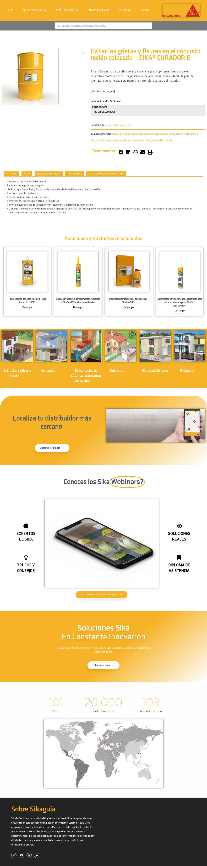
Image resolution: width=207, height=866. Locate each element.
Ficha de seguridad (104, 112)
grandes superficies (120, 140)
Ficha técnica (99, 107)
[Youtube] (21, 855)
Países (145, 10)
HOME (9, 10)
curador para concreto (123, 134)
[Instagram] (29, 855)
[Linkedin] (36, 855)
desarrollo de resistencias (171, 134)
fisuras (105, 140)
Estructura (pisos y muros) (118, 125)
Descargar (27, 307)
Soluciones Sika (33, 10)
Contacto (125, 10)
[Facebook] (13, 855)
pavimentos (138, 140)
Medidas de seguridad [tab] (48, 174)
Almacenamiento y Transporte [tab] (106, 174)
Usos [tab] (26, 174)
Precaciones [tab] (74, 174)
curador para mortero (146, 134)
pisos (148, 140)
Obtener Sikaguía (66, 10)
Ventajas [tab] (11, 174)
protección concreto (162, 140)
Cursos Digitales (98, 10)
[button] (121, 152)
